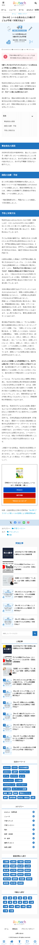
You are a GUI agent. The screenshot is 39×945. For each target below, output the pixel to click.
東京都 (6, 874)
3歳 (20, 898)
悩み (5, 829)
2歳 (15, 898)
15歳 (23, 906)
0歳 (10, 535)
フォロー (27, 943)
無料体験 (13, 797)
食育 (32, 797)
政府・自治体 (8, 834)
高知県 (20, 883)
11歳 (31, 902)
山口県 (27, 866)
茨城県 (22, 879)
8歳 (15, 902)
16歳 (29, 906)
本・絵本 (7, 838)
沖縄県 (13, 874)
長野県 (29, 879)
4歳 (25, 898)
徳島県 (20, 870)
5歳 (30, 898)
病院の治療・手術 (10, 126)
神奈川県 (7, 879)
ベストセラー (21, 785)
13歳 (11, 906)
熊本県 (20, 874)
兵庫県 (13, 862)
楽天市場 (19, 495)
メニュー (3, 943)
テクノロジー (8, 780)
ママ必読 (7, 789)
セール (21, 10)
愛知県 (27, 870)
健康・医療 (7, 793)
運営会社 (15, 929)
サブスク (14, 776)
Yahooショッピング (19, 501)
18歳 (11, 911)
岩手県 (13, 870)
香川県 (13, 883)
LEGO (14, 767)
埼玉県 (27, 862)
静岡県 (6, 883)
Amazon (20, 490)
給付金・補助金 (23, 797)
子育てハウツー (22, 14)
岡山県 (6, 870)
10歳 (25, 902)
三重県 (6, 862)
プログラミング (9, 785)
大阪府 (6, 866)
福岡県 (15, 879)
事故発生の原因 (9, 121)
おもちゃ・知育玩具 (10, 812)
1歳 (10, 898)
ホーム (3, 10)
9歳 (20, 902)
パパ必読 (19, 780)
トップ (35, 943)
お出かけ (7, 772)
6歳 (5, 902)
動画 (15, 793)
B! (19, 522)
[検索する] (34, 633)
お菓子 (15, 772)
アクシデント (14, 532)
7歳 (10, 902)
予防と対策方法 (9, 130)
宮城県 (13, 866)
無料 (5, 797)
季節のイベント (25, 793)
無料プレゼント (9, 843)
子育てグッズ (8, 821)
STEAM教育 (23, 767)
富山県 (20, 866)
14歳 (17, 906)
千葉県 (20, 862)
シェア (19, 943)
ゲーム (6, 776)
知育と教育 (7, 847)
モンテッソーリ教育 (19, 789)
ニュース (12, 10)
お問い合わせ (19, 933)
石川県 (27, 874)
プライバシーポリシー (27, 929)
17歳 (5, 911)
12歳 (5, 906)
